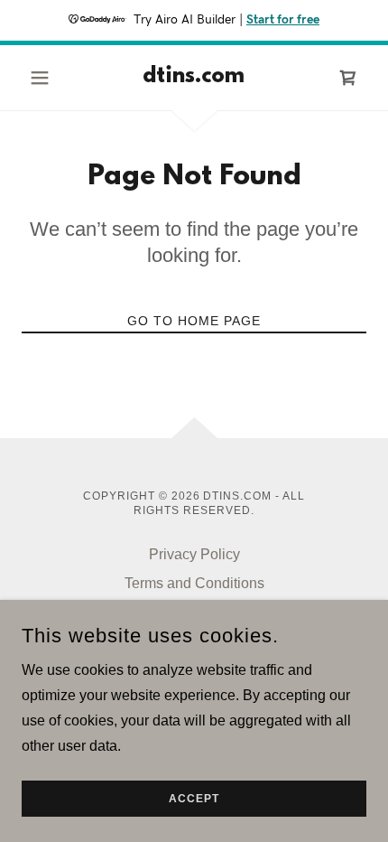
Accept (194, 798)
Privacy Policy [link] (194, 554)
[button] (47, 78)
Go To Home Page (194, 320)
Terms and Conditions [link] (194, 583)
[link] (193, 77)
